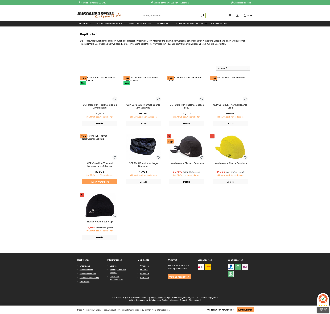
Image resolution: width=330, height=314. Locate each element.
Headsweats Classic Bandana (187, 163)
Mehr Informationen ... (161, 310)
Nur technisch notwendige (220, 309)
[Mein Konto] (237, 15)
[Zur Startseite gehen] (99, 15)
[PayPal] (231, 267)
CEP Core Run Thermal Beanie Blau (187, 106)
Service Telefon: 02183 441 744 (95, 3)
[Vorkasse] (231, 274)
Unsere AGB (85, 266)
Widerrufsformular (88, 273)
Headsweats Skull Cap (100, 221)
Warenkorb (144, 273)
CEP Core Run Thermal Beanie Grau (230, 106)
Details (99, 123)
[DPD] (201, 267)
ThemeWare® (195, 300)
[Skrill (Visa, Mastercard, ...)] (245, 267)
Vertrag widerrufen (179, 277)
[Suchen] (203, 15)
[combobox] (170, 15)
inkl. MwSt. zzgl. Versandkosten (99, 117)
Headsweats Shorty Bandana (230, 163)
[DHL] (208, 267)
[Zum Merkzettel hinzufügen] (114, 99)
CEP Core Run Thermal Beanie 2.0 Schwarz (143, 106)
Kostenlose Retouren (242, 3)
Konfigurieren (245, 309)
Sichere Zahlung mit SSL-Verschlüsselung (171, 3)
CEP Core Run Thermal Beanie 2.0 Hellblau (100, 106)
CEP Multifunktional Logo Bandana (143, 164)
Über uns (114, 266)
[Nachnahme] (238, 267)
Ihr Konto (144, 269)
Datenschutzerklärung (89, 277)
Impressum (84, 281)
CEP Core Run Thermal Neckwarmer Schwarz (100, 164)
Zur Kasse (144, 277)
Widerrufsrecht (86, 269)
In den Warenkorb (100, 182)
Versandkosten (157, 297)
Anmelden (144, 266)
